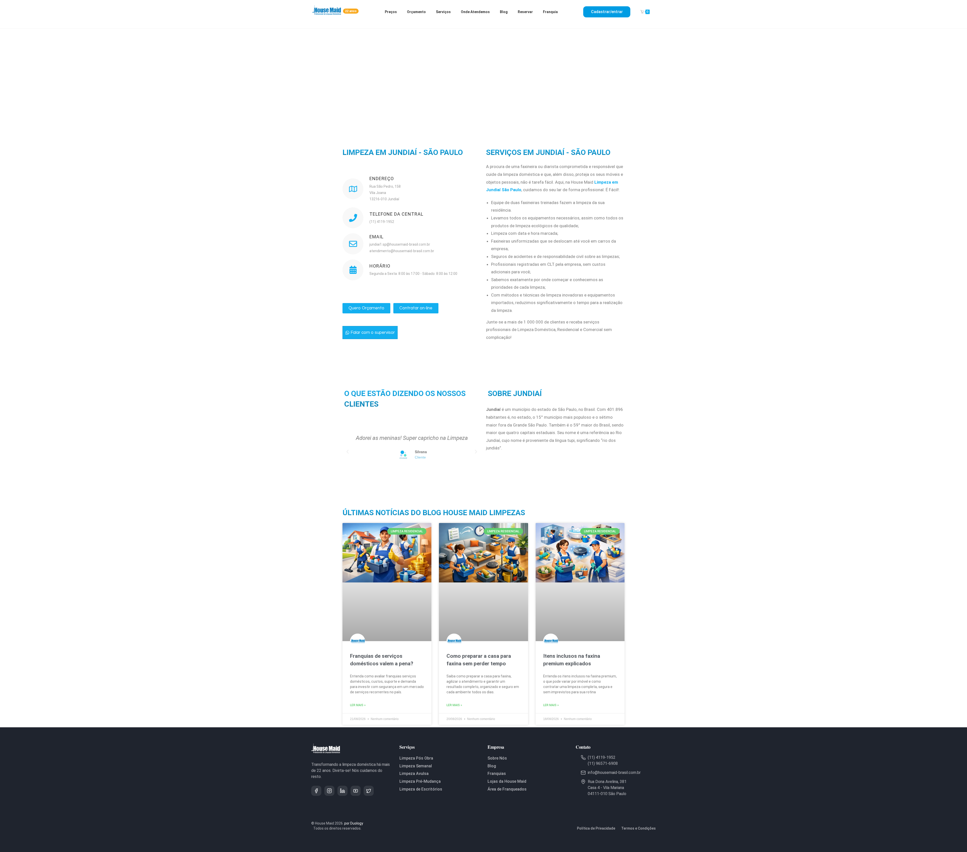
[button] (347, 451)
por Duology (353, 823)
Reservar (525, 12)
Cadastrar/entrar (607, 11)
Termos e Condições (638, 828)
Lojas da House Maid (507, 781)
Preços (391, 12)
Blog (504, 12)
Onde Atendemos (475, 12)
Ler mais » (358, 705)
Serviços (443, 12)
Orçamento (416, 12)
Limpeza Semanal (415, 766)
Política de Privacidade (596, 828)
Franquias (497, 773)
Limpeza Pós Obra (416, 758)
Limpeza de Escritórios (420, 789)
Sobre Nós (497, 758)
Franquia (550, 12)
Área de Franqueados (507, 789)
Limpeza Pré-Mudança (420, 781)
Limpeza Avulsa (414, 773)
